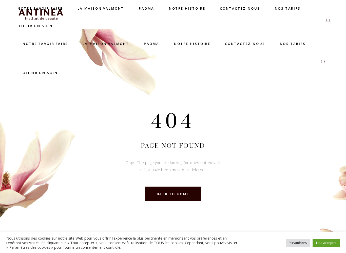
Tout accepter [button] (326, 242)
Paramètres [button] (298, 242)
